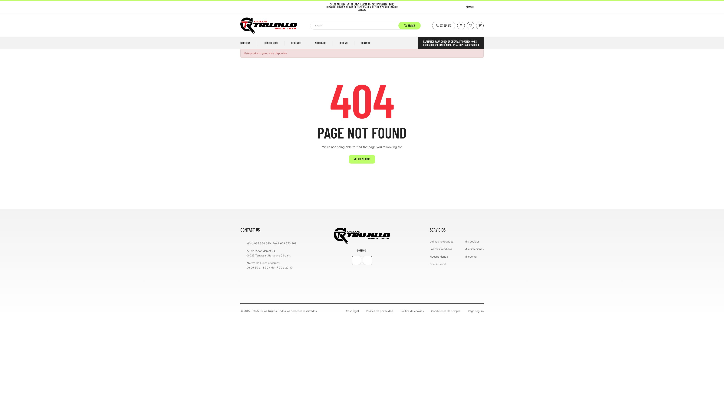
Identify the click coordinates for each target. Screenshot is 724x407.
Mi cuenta (471, 256)
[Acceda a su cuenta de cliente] (461, 25)
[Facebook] (477, 7)
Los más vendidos (441, 249)
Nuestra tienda (439, 256)
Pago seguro (476, 311)
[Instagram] (482, 7)
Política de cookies (412, 311)
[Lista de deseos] (470, 25)
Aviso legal (352, 311)
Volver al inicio (362, 159)
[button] (443, 25)
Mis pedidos (472, 241)
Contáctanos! (438, 264)
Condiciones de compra (445, 311)
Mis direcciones (474, 249)
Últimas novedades (441, 241)
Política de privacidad (379, 311)
